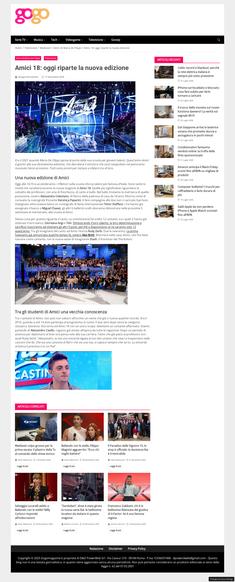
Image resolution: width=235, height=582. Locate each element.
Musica (38, 40)
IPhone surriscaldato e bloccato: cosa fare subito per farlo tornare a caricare (199, 92)
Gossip (115, 40)
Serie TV (20, 40)
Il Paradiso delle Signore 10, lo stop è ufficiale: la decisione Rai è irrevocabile (128, 450)
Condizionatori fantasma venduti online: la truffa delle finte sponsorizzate (196, 151)
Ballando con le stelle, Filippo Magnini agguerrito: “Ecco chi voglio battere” (80, 450)
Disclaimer (115, 549)
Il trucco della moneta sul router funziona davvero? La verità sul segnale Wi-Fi (199, 111)
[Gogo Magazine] (32, 19)
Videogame (73, 40)
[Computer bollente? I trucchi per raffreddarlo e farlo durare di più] (164, 191)
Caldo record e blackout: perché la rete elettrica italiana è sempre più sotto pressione (198, 72)
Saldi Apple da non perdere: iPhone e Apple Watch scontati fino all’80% (197, 211)
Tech (54, 40)
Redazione (96, 549)
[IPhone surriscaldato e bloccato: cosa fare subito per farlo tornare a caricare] (164, 92)
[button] (218, 40)
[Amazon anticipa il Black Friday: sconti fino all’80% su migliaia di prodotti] (164, 171)
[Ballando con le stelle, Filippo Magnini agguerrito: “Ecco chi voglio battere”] (82, 427)
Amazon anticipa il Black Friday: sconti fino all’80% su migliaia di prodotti (198, 171)
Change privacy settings (221, 579)
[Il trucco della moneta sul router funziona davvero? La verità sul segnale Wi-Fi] (164, 112)
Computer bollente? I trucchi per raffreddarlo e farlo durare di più (199, 191)
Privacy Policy (137, 549)
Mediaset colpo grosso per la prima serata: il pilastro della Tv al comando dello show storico (35, 450)
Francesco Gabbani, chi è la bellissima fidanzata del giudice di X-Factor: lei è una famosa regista (128, 512)
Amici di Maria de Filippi (28, 58)
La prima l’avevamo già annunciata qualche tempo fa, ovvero (76, 233)
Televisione (96, 40)
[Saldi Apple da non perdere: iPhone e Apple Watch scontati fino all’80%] (164, 211)
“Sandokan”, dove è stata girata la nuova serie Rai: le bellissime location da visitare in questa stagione (81, 512)
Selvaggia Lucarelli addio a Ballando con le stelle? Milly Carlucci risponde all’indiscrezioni (32, 512)
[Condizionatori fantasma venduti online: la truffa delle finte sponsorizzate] (164, 151)
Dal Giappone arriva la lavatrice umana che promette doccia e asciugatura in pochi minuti (198, 131)
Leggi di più (22, 466)
